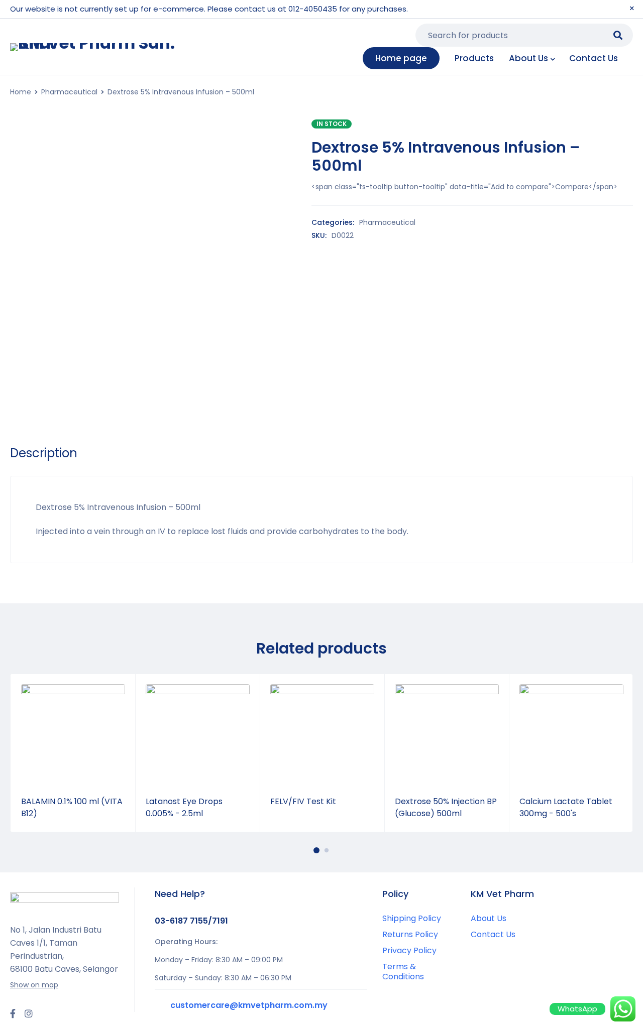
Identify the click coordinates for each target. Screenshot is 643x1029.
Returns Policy (410, 934)
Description (43, 453)
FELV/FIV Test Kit (303, 801)
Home (20, 92)
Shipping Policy (411, 918)
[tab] (43, 453)
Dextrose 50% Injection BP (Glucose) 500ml (446, 807)
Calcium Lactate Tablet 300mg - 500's (565, 807)
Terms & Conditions (403, 971)
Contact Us (493, 934)
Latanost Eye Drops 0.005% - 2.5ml (184, 807)
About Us (488, 918)
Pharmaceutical (69, 92)
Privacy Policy (409, 950)
